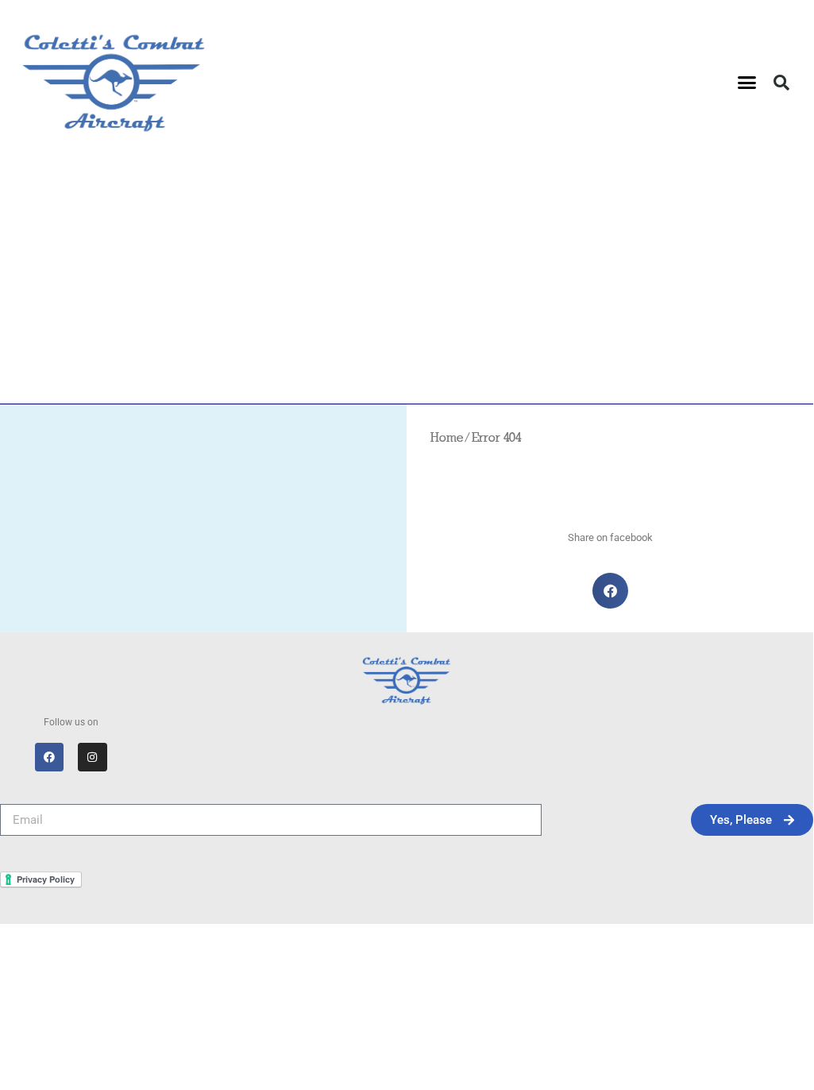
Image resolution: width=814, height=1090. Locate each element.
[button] (747, 83)
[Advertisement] (406, 284)
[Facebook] (49, 757)
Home (446, 438)
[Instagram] (92, 757)
